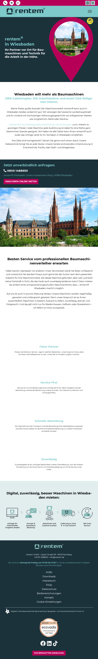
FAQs (49, 585)
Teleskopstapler (33, 124)
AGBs (49, 572)
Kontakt (49, 597)
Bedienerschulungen (49, 593)
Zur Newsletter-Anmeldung (49, 653)
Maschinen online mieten (21, 181)
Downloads (49, 576)
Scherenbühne (16, 124)
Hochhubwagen (63, 124)
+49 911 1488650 (41, 557)
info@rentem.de (57, 557)
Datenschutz (49, 589)
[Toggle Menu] (90, 11)
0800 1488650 (17, 170)
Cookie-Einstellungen (49, 601)
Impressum (49, 580)
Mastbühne (48, 124)
